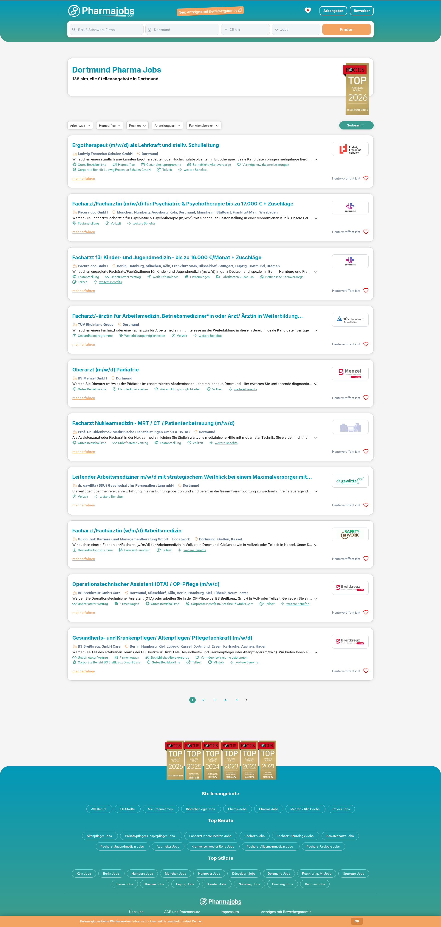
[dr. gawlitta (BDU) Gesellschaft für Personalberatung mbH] (350, 481)
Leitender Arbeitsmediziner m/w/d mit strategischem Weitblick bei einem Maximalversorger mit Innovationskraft (189, 477)
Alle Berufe (98, 809)
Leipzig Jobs (185, 884)
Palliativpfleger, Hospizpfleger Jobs (150, 836)
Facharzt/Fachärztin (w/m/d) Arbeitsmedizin (126, 531)
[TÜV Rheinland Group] (350, 320)
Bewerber (362, 10)
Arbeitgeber (333, 10)
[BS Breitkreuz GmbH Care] (350, 588)
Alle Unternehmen (160, 809)
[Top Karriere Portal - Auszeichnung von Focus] (220, 760)
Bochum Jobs (315, 884)
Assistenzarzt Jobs (340, 836)
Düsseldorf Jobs (243, 873)
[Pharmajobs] (101, 11)
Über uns (136, 912)
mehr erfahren (83, 178)
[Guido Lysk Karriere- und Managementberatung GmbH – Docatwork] (350, 534)
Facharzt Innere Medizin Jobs (210, 836)
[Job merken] (366, 178)
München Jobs (175, 873)
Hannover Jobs (209, 873)
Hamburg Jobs (142, 873)
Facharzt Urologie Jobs (323, 846)
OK (357, 921)
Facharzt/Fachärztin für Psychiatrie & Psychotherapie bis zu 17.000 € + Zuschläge (182, 204)
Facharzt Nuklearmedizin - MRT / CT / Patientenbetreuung (153, 423)
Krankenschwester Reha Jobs (213, 846)
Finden (347, 29)
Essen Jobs (124, 884)
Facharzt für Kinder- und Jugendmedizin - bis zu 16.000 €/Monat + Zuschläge (166, 257)
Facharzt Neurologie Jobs (295, 836)
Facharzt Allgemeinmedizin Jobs (270, 846)
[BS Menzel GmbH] (350, 373)
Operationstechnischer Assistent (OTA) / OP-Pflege (146, 584)
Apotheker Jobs (168, 846)
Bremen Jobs (154, 884)
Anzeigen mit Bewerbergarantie (286, 912)
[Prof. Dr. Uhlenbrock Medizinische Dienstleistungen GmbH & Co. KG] (350, 427)
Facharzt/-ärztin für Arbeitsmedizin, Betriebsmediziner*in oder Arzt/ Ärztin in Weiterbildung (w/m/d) (185, 316)
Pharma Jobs (268, 809)
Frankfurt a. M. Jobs (316, 873)
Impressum (230, 912)
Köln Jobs (84, 873)
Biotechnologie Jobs (200, 809)
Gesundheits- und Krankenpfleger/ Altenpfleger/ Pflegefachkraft (162, 638)
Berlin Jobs (111, 873)
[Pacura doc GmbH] (350, 207)
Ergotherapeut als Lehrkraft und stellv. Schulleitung (145, 145)
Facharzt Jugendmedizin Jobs (122, 846)
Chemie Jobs (237, 809)
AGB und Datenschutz (182, 912)
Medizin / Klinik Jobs (304, 809)
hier (199, 921)
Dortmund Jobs (279, 873)
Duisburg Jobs (282, 884)
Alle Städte (127, 809)
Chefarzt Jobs (254, 836)
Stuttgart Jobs (353, 873)
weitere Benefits (195, 169)
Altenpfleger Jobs (99, 836)
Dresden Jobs (216, 884)
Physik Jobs (341, 809)
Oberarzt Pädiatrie (105, 370)
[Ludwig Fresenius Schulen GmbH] (350, 149)
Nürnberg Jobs (249, 884)
